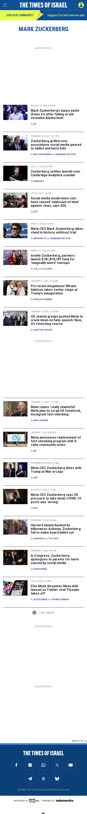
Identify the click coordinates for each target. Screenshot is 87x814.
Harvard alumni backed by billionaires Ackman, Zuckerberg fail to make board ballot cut (56, 528)
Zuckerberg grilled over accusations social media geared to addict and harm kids (56, 144)
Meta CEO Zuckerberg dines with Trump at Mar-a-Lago (56, 469)
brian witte (40, 238)
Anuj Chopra (41, 420)
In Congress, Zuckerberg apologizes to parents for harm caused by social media (55, 559)
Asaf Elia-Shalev (43, 330)
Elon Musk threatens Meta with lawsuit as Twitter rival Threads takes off (55, 589)
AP (35, 124)
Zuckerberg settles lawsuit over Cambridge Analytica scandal (56, 173)
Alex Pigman (40, 569)
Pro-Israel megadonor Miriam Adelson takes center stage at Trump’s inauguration (54, 289)
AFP (36, 212)
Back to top (78, 741)
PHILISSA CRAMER (43, 299)
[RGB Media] (35, 800)
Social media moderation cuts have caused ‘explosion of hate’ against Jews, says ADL (55, 202)
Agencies (39, 181)
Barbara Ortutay (66, 154)
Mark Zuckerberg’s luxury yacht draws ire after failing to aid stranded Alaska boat (55, 114)
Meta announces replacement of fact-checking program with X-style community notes (56, 441)
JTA (35, 269)
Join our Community (20, 15)
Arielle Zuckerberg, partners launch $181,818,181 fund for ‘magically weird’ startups (53, 259)
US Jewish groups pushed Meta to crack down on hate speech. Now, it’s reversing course (57, 320)
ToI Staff (47, 269)
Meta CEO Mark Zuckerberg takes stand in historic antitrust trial (57, 230)
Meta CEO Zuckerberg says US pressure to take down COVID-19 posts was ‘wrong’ (56, 498)
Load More (46, 612)
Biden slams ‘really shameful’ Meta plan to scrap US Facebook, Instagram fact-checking (56, 410)
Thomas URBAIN (60, 599)
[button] (81, 5)
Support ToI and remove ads (66, 15)
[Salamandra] (64, 800)
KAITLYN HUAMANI (43, 154)
